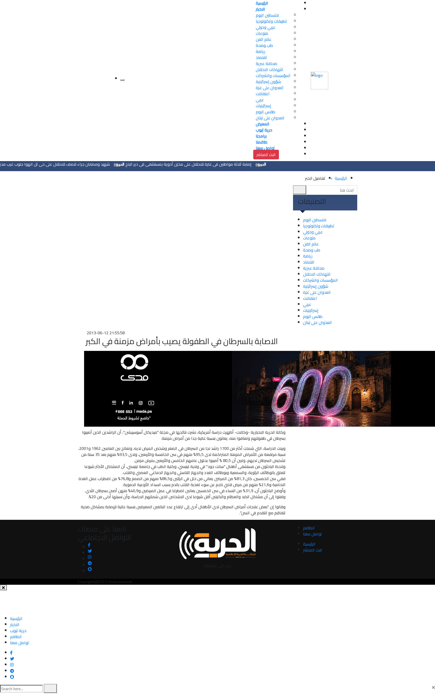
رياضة (260, 51)
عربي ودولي (265, 27)
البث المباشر (266, 154)
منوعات (262, 33)
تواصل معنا (312, 534)
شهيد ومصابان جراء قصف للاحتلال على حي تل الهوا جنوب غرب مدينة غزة (63, 164)
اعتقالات (263, 93)
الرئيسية (338, 178)
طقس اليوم (265, 112)
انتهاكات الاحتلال (269, 69)
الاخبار (14, 624)
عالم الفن (263, 39)
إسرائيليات (263, 105)
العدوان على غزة (269, 87)
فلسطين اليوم (267, 15)
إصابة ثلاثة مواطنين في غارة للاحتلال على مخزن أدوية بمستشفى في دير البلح (202, 164)
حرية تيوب (18, 630)
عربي (260, 99)
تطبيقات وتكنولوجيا (271, 21)
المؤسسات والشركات (273, 75)
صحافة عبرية (266, 63)
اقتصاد (261, 57)
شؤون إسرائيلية (268, 81)
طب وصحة (264, 45)
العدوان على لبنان (270, 118)
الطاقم (309, 528)
